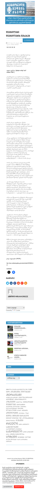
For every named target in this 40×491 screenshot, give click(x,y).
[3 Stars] (11, 47)
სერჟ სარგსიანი (28, 432)
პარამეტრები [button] (7, 486)
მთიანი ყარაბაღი (20, 416)
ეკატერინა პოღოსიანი (13, 406)
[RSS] (25, 284)
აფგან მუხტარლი (20, 399)
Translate (18, 310)
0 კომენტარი (28, 40)
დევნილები (11, 404)
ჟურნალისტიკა (10, 420)
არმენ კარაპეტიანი (12, 397)
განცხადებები (28, 402)
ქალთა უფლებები (11, 439)
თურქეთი (20, 408)
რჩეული (12, 424)
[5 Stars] (14, 47)
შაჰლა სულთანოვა (22, 439)
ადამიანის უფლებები (20, 392)
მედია (9, 416)
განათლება (19, 402)
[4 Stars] (12, 47)
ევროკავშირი (21, 404)
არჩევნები (10, 399)
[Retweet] (7, 284)
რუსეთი (19, 420)
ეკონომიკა (23, 406)
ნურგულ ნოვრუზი (12, 418)
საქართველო (14, 431)
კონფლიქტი (12, 413)
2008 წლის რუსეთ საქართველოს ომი (17, 389)
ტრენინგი (21, 437)
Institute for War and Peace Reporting (14, 458)
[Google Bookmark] (22, 284)
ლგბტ (27, 413)
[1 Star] (7, 47)
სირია (7, 434)
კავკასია (25, 410)
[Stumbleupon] (18, 284)
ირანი (19, 410)
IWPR (8, 392)
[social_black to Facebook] (14, 284)
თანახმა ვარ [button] (19, 486)
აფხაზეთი (10, 402)
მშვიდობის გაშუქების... (21, 348)
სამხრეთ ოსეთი (12, 427)
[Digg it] (11, 284)
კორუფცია (21, 413)
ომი (20, 418)
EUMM (30, 389)
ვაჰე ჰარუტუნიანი (11, 408)
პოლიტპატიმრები (27, 418)
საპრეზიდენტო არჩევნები (14, 429)
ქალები (28, 437)
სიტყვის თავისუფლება (17, 434)
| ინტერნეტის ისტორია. (23, 483)
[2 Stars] (9, 47)
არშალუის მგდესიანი (25, 397)
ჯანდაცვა (9, 441)
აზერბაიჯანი (13, 395)
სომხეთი (11, 437)
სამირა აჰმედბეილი (24, 424)
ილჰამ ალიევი (11, 410)
